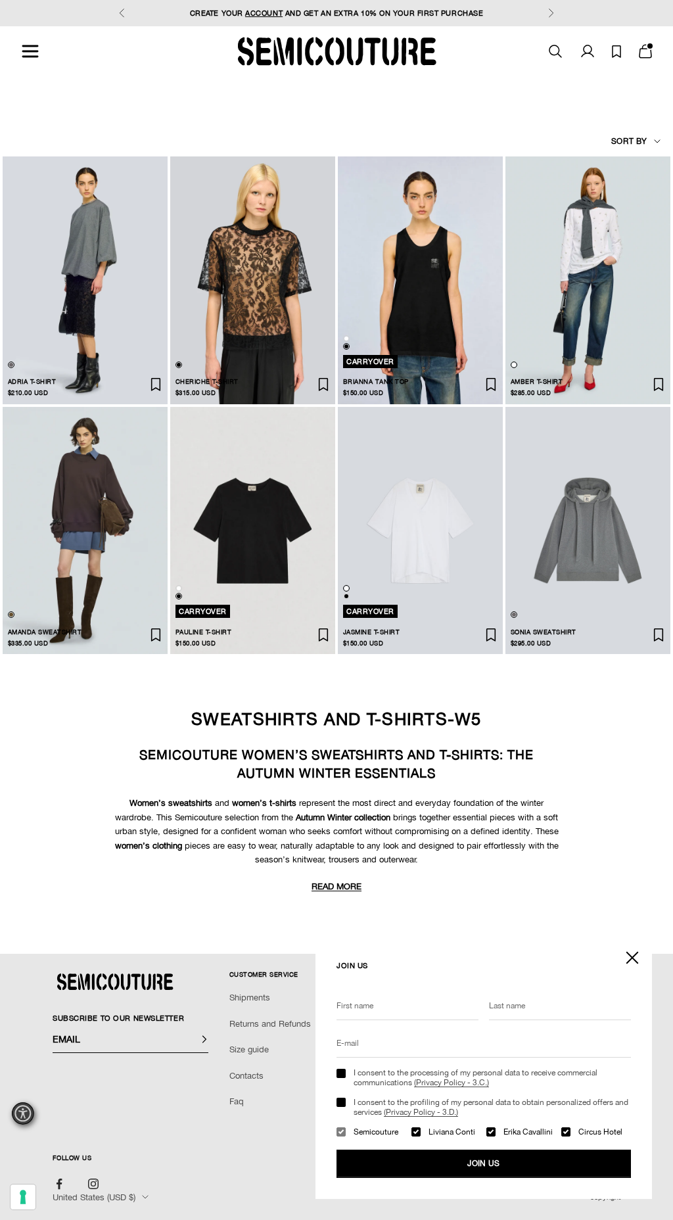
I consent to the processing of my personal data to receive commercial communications (475, 1077)
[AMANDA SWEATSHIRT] (85, 531)
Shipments (249, 997)
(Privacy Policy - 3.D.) (421, 1112)
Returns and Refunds (270, 1024)
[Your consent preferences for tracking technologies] (23, 1197)
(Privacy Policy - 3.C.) (451, 1082)
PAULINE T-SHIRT (203, 632)
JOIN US (483, 1163)
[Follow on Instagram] (93, 1183)
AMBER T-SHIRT (537, 381)
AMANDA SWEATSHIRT (44, 632)
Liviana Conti (452, 1132)
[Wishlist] (616, 51)
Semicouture (376, 1132)
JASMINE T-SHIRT (371, 632)
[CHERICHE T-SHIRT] (252, 280)
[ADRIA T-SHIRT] (85, 280)
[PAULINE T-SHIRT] (252, 531)
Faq (236, 1101)
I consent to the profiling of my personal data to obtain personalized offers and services (491, 1107)
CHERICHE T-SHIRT (207, 381)
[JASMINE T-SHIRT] (420, 531)
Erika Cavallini (528, 1132)
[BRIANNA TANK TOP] (420, 280)
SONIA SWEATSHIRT (543, 632)
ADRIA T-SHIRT (32, 381)
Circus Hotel (600, 1132)
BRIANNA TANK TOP (376, 381)
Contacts (246, 1076)
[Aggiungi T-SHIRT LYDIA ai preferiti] (155, 384)
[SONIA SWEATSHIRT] (587, 531)
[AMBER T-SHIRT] (587, 280)
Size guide (249, 1049)
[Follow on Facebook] (59, 1183)
